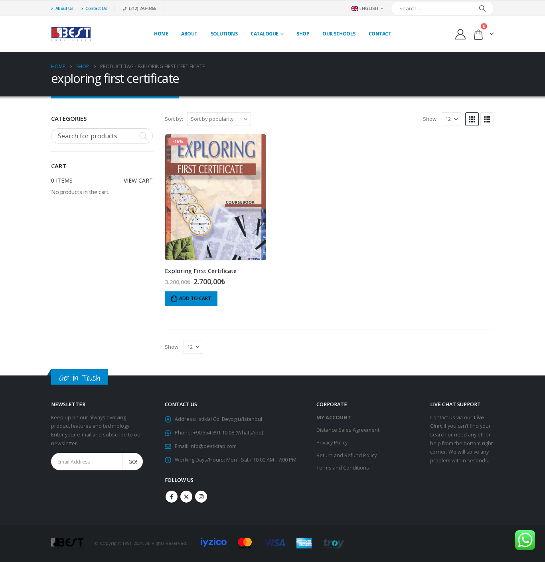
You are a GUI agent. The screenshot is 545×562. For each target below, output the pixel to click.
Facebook (172, 497)
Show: (430, 118)
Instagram (201, 497)
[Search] (482, 8)
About (189, 33)
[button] (472, 119)
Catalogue (264, 33)
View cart (138, 180)
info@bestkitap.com (213, 446)
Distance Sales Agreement (347, 429)
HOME (161, 33)
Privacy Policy (332, 442)
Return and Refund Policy (346, 455)
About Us (64, 8)
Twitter (186, 497)
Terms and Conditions (342, 467)
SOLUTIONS (224, 33)
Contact (380, 33)
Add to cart (195, 298)
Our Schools (338, 33)
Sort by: (174, 118)
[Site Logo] (71, 34)
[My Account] (460, 34)
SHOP (302, 33)
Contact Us (96, 8)
